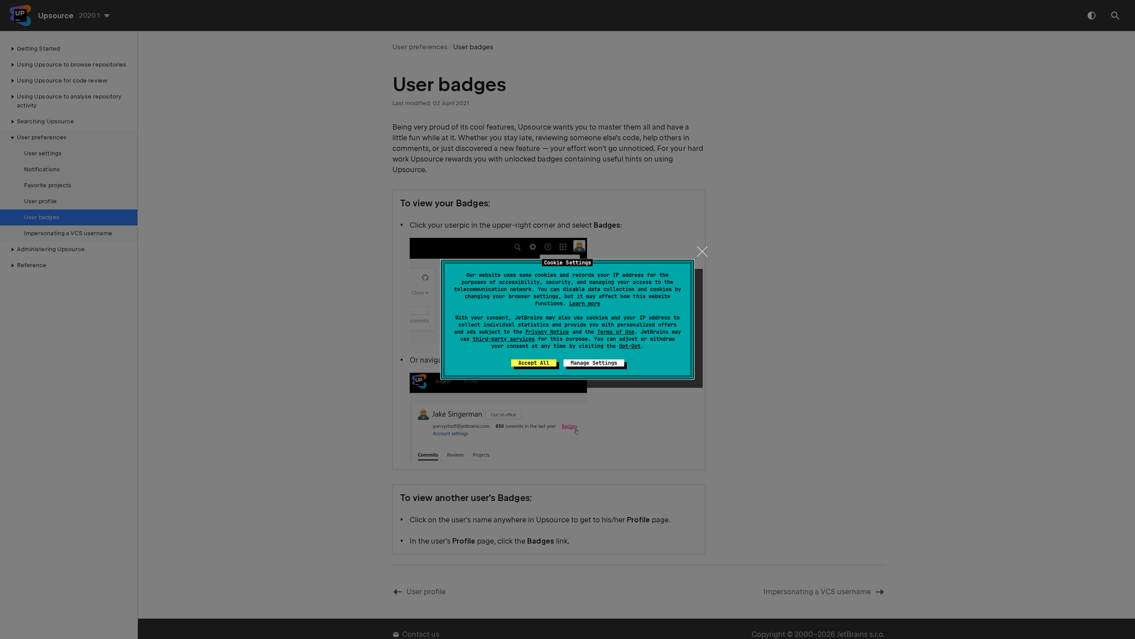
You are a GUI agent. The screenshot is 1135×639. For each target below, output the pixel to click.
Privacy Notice (547, 331)
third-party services (504, 339)
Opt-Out (630, 346)
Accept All (533, 363)
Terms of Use (615, 331)
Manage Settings (594, 363)
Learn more (584, 303)
